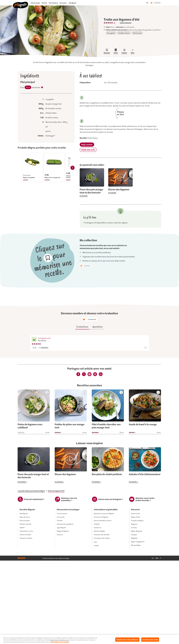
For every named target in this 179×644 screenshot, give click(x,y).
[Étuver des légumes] (71, 465)
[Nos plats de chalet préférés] (108, 465)
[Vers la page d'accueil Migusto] (20, 3)
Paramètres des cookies (102, 538)
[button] (34, 339)
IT (160, 558)
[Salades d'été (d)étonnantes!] (145, 465)
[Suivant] (72, 168)
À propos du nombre (42, 87)
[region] (89, 639)
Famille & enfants (124, 33)
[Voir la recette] (34, 411)
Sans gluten (111, 33)
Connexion (157, 3)
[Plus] (145, 347)
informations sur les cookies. (59, 642)
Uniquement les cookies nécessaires (127, 639)
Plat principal (137, 33)
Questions (97, 326)
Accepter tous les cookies (150, 639)
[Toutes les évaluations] (108, 23)
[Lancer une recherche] (147, 3)
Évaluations (82, 326)
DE (153, 558)
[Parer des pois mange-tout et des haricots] (34, 465)
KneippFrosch (44, 338)
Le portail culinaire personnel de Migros (31, 491)
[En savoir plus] (92, 192)
